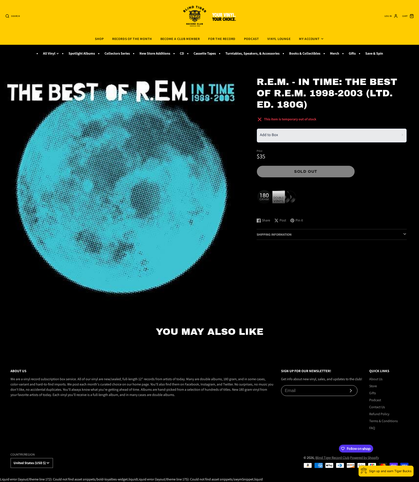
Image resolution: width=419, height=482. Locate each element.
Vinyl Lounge (278, 38)
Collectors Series (117, 53)
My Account (309, 38)
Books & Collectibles (304, 53)
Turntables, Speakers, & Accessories (252, 53)
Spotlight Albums (82, 53)
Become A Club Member (180, 38)
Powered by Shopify (364, 457)
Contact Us (377, 407)
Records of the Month (132, 38)
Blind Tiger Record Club (332, 457)
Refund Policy (379, 414)
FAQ (372, 428)
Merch (334, 53)
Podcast (251, 38)
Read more (265, 210)
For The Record (221, 38)
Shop (99, 38)
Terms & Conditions (383, 421)
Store (373, 386)
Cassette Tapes (205, 53)
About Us (376, 379)
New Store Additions (154, 53)
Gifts (352, 53)
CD (182, 53)
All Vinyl (49, 53)
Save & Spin (374, 53)
